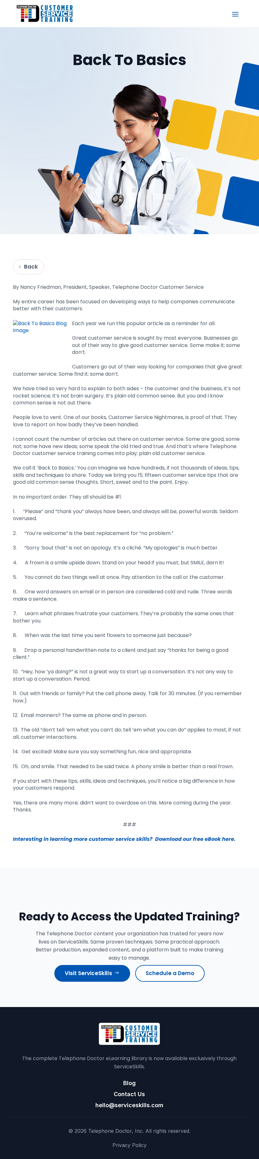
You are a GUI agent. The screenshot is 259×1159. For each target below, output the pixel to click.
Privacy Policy (129, 1145)
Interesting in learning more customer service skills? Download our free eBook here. (124, 839)
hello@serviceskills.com (129, 1105)
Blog (129, 1083)
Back (31, 266)
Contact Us (129, 1094)
